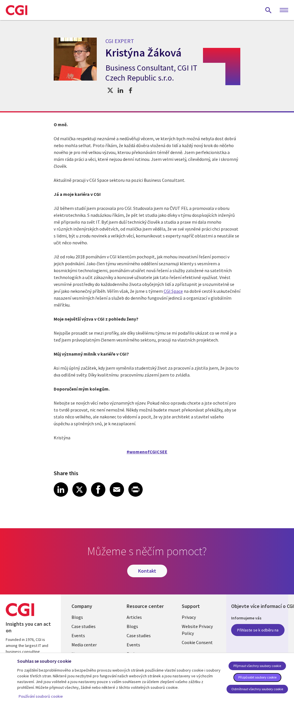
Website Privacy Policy (197, 629)
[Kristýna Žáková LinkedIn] (120, 90)
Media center (84, 645)
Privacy (189, 617)
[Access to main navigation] (284, 10)
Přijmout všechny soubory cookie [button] (257, 666)
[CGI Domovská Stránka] (16, 10)
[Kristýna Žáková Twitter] (110, 90)
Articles (134, 617)
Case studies (83, 626)
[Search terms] (268, 10)
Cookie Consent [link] (197, 642)
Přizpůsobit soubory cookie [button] (257, 677)
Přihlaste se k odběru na (257, 630)
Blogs (77, 617)
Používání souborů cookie (41, 696)
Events (78, 635)
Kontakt (147, 571)
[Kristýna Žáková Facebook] (130, 90)
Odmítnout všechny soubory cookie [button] (257, 689)
